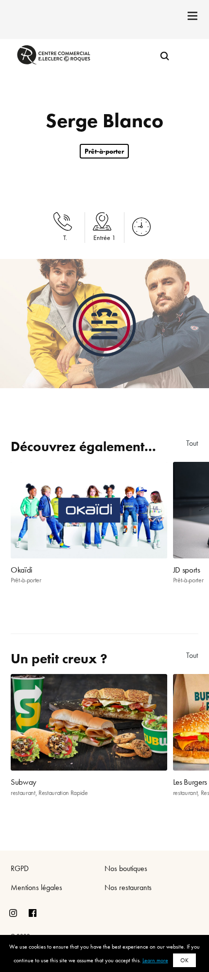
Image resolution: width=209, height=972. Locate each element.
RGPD (20, 868)
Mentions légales (36, 887)
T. (65, 237)
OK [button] (184, 960)
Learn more (155, 960)
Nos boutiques (125, 868)
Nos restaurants (128, 887)
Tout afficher (192, 443)
